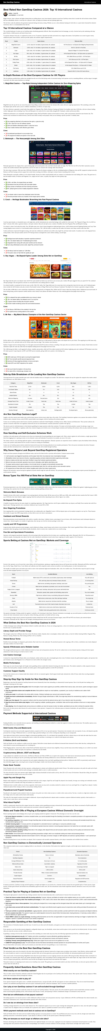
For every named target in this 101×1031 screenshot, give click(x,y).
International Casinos (90, 2)
